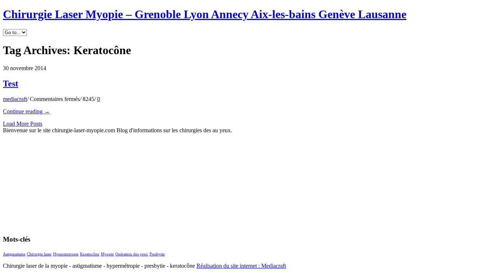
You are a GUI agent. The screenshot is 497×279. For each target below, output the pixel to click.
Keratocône (89, 254)
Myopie (107, 254)
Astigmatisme (14, 254)
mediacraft (15, 99)
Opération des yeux (131, 254)
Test (10, 83)
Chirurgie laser (39, 254)
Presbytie (157, 254)
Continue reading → (26, 111)
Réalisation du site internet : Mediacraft (241, 266)
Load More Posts (22, 124)
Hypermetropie (66, 254)
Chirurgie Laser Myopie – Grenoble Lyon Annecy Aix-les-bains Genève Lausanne (204, 14)
